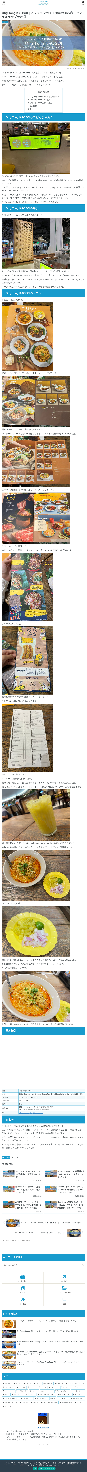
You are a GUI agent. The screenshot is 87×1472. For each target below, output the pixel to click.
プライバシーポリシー (46, 1468)
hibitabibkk (43, 1427)
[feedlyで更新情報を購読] (43, 1444)
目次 (40, 92)
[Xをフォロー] (39, 1444)
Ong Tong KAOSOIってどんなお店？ (44, 97)
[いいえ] (84, 1466)
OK (35, 1468)
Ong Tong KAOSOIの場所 (40, 100)
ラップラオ (17, 1157)
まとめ (32, 109)
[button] (83, 1265)
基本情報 (33, 106)
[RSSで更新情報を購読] (47, 1444)
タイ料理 (7, 1157)
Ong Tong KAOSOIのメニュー (42, 103)
